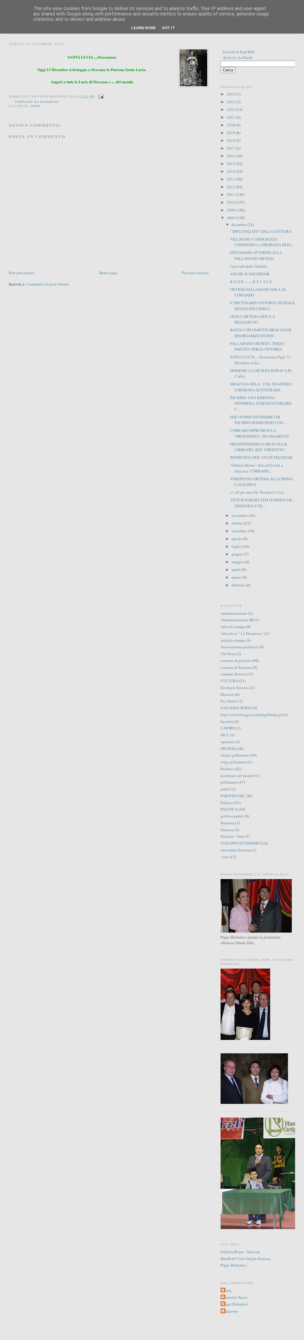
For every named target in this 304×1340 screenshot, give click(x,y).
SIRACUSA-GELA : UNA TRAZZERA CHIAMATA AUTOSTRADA (261, 387)
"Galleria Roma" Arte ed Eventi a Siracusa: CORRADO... (256, 468)
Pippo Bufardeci (234, 1265)
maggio (238, 561)
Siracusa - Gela (232, 836)
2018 (231, 140)
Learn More (143, 28)
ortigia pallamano (235, 755)
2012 (231, 186)
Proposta (228, 823)
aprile (237, 569)
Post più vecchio (195, 272)
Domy (227, 1290)
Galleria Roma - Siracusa (240, 1251)
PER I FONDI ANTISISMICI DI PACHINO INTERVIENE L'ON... (258, 420)
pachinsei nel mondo (237, 775)
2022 (231, 109)
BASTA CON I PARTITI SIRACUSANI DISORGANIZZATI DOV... (260, 332)
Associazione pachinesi (239, 646)
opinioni (228, 741)
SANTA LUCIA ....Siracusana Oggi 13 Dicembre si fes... (260, 359)
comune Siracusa (234, 674)
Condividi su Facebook (37, 101)
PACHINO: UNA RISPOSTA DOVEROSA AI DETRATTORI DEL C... (261, 403)
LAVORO (228, 728)
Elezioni (227, 694)
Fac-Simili (229, 701)
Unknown (230, 1311)
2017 (231, 148)
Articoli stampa (233, 626)
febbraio (239, 585)
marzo (237, 577)
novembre (240, 515)
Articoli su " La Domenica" (242, 633)
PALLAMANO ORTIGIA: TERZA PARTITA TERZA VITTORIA (257, 346)
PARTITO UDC (233, 795)
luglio (237, 546)
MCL (225, 735)
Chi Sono (228, 653)
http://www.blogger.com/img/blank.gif (251, 714)
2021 (231, 117)
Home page (108, 272)
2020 (231, 125)
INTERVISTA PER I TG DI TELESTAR (261, 457)
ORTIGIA (228, 748)
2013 (231, 179)
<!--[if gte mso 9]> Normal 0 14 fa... (258, 492)
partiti (225, 789)
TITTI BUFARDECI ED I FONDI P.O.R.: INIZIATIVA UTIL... (262, 503)
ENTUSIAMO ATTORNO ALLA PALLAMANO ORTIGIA (256, 255)
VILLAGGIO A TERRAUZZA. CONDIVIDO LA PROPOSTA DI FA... (262, 242)
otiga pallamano (234, 762)
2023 (231, 101)
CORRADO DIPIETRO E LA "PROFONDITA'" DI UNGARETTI (259, 433)
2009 (231, 210)
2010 (231, 202)
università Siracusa (236, 850)
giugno (238, 554)
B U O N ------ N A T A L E (251, 281)
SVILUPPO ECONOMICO (241, 843)
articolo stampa (233, 640)
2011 (231, 194)
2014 (231, 171)
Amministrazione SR (237, 619)
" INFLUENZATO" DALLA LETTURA (261, 231)
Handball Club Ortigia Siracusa (246, 1258)
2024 (231, 94)
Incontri (227, 721)
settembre (240, 531)
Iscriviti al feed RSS (238, 51)
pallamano (229, 782)
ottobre (238, 523)
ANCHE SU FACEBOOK (250, 274)
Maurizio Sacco (234, 1297)
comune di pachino (236, 660)
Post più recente (21, 272)
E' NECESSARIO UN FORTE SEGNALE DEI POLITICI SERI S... (262, 305)
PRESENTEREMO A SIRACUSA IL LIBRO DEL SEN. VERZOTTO (259, 447)
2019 (231, 132)
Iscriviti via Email (238, 57)
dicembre (239, 224)
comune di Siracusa (236, 667)
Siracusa (227, 829)
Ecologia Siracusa (235, 687)
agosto (237, 538)
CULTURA (229, 680)
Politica (227, 802)
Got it (168, 28)
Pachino (227, 768)
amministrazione (234, 613)
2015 (231, 163)
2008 (231, 217)
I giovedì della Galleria (248, 266)
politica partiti (232, 816)
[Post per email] (100, 96)
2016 (231, 156)
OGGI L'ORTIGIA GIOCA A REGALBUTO (252, 319)
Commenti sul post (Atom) (47, 284)
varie (36, 106)
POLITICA (229, 809)
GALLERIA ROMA (236, 707)
